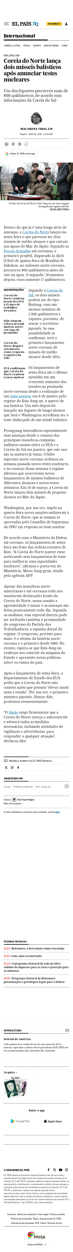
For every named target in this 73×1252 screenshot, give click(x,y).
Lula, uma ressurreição (27, 956)
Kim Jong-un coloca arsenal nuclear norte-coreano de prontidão (14, 327)
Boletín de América (17, 1039)
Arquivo (9, 1072)
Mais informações (12, 803)
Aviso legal (43, 1214)
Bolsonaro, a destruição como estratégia (38, 948)
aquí (57, 812)
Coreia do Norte (35, 232)
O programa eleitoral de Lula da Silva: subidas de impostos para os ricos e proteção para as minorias (36, 967)
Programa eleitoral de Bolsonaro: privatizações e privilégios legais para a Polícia (34, 980)
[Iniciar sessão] (66, 24)
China (65, 45)
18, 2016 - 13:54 (41, 134)
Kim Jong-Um (11, 55)
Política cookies (57, 1214)
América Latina (12, 45)
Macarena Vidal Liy (36, 129)
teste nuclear (20, 396)
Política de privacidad (21, 1219)
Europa (37, 45)
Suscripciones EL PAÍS (50, 1219)
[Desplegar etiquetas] (66, 786)
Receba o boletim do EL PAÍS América (30, 760)
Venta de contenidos (27, 1214)
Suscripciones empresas (22, 1223)
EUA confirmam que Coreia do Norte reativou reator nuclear (14, 373)
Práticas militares (23, 786)
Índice (43, 1223)
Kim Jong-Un (43, 786)
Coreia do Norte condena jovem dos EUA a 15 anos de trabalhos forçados (14, 303)
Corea (7, 786)
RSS (37, 1223)
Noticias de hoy (54, 1223)
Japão (13, 712)
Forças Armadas (17, 251)
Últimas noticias (15, 941)
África (26, 45)
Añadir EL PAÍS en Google (22, 153)
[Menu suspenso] (7, 24)
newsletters (12, 1030)
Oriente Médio (51, 45)
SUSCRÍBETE (54, 24)
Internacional (19, 36)
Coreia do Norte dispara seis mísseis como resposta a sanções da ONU (14, 351)
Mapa (35, 1219)
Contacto (11, 1214)
